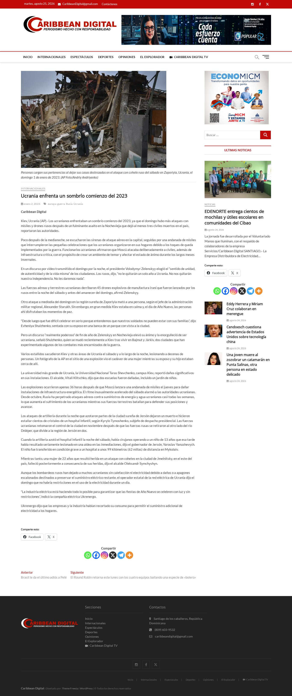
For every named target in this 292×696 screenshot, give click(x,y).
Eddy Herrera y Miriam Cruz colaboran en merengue (245, 309)
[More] (129, 555)
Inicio (27, 57)
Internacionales (51, 57)
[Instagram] (104, 555)
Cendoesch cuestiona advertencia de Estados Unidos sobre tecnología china (246, 334)
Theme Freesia (70, 688)
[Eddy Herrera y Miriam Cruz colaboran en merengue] (213, 308)
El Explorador (152, 57)
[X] (113, 555)
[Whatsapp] (87, 555)
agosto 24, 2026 (215, 229)
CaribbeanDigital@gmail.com (80, 4)
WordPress (86, 688)
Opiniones (126, 57)
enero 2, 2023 (31, 203)
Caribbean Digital (32, 688)
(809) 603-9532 (164, 630)
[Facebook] (96, 555)
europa (52, 203)
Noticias (210, 204)
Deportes (106, 57)
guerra (61, 203)
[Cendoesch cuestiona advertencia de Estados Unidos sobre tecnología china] (213, 331)
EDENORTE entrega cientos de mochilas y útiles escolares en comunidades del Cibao (234, 217)
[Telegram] (121, 555)
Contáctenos (109, 4)
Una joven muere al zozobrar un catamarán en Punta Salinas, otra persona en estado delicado (248, 364)
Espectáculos (82, 57)
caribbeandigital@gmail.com (173, 636)
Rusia (69, 203)
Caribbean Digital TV (191, 57)
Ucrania (78, 203)
